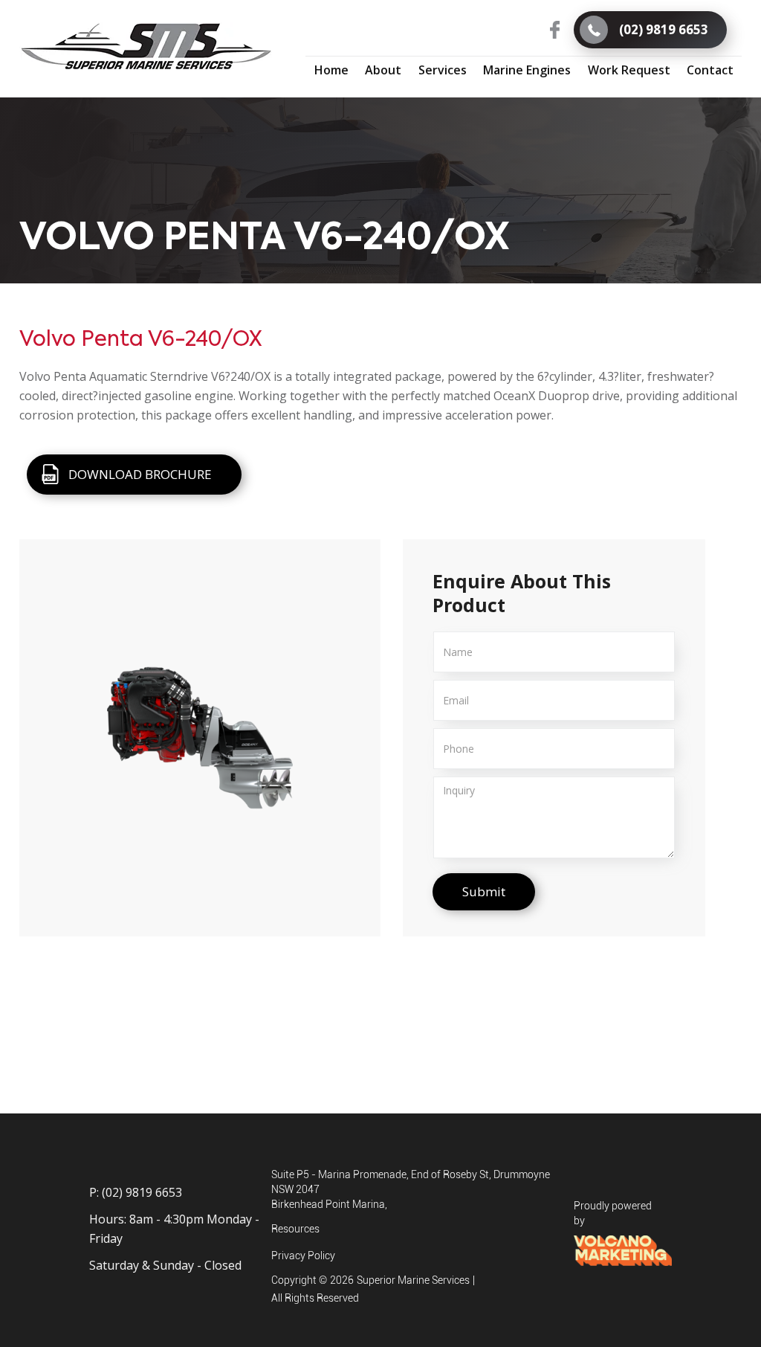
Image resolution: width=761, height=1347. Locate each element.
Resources (295, 1229)
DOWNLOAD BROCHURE (140, 474)
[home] (146, 46)
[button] (442, 70)
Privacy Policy (303, 1255)
